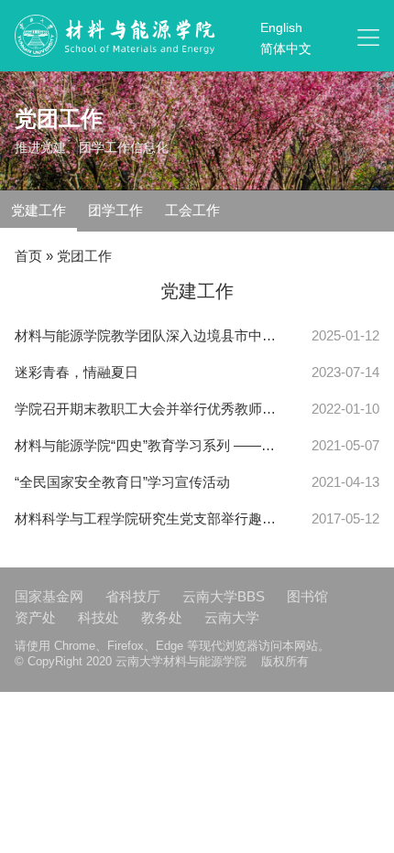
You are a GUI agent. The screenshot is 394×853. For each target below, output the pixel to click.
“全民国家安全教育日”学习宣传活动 (122, 482)
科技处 (98, 617)
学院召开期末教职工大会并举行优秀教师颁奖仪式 (146, 408)
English (281, 27)
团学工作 (115, 210)
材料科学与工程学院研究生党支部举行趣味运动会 (146, 518)
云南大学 (231, 617)
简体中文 (286, 48)
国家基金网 (49, 596)
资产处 (35, 617)
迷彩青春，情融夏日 (76, 372)
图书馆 (307, 596)
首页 (28, 256)
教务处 (161, 617)
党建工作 (38, 210)
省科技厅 (132, 596)
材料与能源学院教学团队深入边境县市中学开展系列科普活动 (146, 335)
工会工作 (192, 210)
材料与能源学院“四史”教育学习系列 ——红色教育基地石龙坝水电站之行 (146, 445)
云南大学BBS (223, 596)
